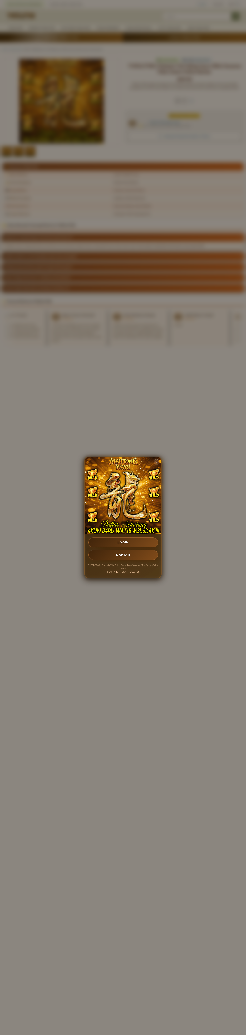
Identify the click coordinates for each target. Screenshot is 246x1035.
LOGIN (123, 542)
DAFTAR (123, 554)
